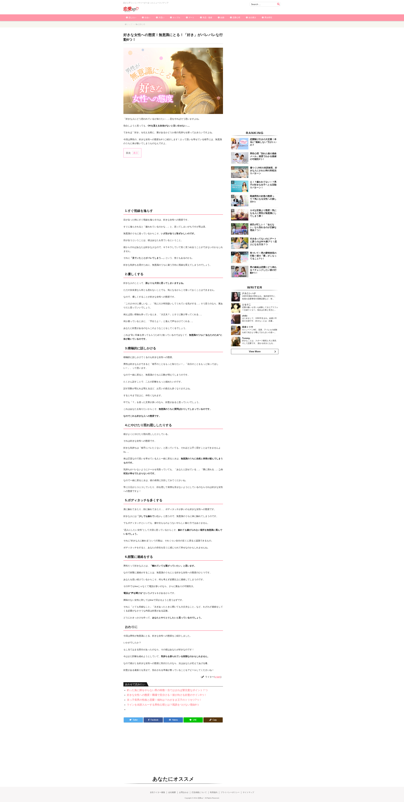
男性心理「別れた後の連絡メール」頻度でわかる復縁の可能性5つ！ (263, 156)
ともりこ (246, 304)
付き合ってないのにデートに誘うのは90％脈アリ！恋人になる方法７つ (263, 241)
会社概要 (172, 792)
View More (255, 351)
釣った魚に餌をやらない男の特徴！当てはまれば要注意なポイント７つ (167, 690)
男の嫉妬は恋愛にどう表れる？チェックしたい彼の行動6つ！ (263, 270)
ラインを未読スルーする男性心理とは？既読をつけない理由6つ (163, 704)
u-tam (218, 676)
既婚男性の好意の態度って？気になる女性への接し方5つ (263, 199)
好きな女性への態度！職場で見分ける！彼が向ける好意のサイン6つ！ (167, 695)
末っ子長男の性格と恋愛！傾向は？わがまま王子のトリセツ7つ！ (164, 699)
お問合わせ (183, 792)
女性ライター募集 (157, 792)
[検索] (278, 4)
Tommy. (246, 338)
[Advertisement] (173, 183)
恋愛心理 (141, 24)
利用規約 (213, 792)
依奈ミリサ (247, 327)
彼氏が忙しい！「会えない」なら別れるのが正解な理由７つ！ (263, 227)
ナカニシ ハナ (249, 293)
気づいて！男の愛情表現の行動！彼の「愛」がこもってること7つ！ (263, 256)
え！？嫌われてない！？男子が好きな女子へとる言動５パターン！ (263, 185)
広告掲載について (199, 792)
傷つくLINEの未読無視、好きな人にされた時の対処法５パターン (263, 170)
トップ (129, 24)
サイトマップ (248, 792)
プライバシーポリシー (230, 792)
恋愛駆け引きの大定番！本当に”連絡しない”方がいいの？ (263, 142)
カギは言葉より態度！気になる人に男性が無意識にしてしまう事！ (263, 213)
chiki (244, 315)
